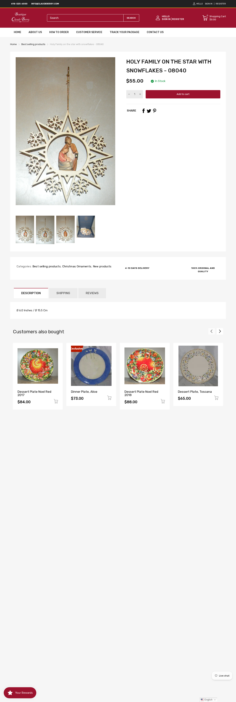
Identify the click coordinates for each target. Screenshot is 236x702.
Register (221, 4)
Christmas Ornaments (76, 266)
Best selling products (46, 266)
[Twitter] (149, 111)
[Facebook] (143, 111)
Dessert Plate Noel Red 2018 (141, 393)
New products (102, 266)
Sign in (208, 4)
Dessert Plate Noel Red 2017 (34, 393)
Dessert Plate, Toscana (195, 391)
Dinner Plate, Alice (84, 391)
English (208, 699)
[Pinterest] (154, 111)
